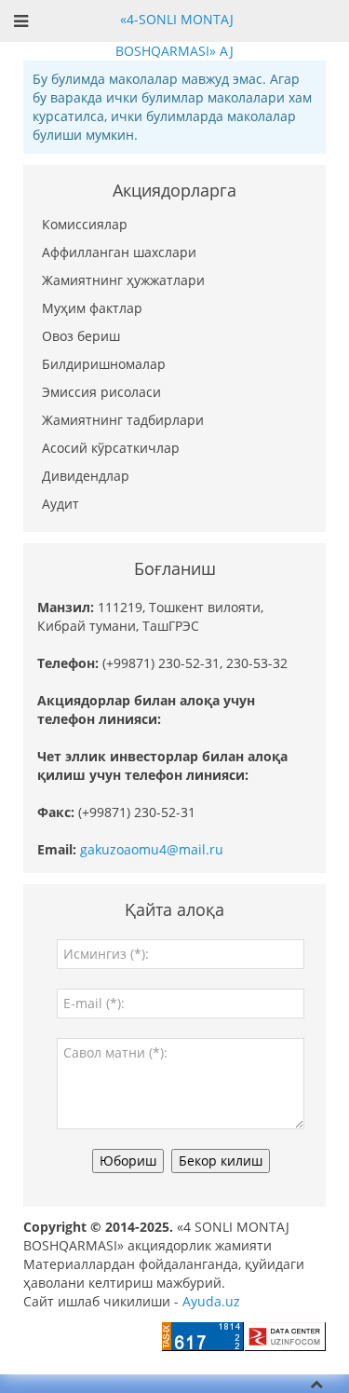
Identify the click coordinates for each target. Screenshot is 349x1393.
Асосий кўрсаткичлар (111, 448)
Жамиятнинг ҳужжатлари (123, 280)
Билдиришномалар (104, 364)
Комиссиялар (85, 224)
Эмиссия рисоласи (101, 392)
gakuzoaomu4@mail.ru (151, 849)
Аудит (60, 503)
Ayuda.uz (211, 1301)
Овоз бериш (81, 336)
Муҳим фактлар (92, 308)
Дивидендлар (85, 476)
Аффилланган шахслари (119, 252)
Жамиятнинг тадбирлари (123, 420)
